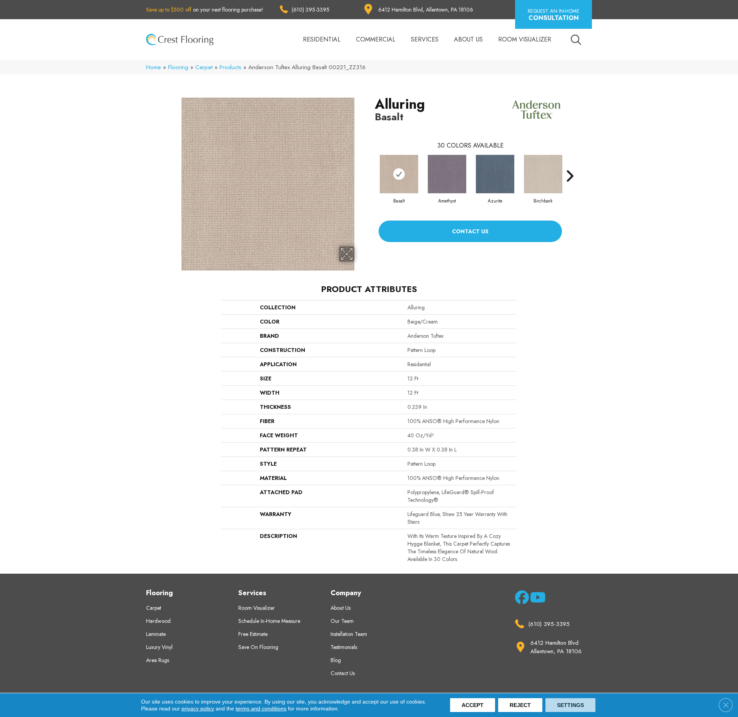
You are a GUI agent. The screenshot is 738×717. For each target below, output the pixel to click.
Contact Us (470, 231)
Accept (473, 705)
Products (230, 67)
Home (153, 67)
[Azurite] (495, 174)
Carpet (204, 67)
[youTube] (535, 599)
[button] (553, 14)
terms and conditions (261, 708)
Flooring (178, 67)
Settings (570, 705)
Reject (520, 705)
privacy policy (197, 708)
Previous (371, 164)
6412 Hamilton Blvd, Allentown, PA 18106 (425, 9)
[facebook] (520, 599)
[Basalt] (399, 174)
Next (569, 164)
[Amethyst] (447, 174)
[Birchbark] (543, 174)
